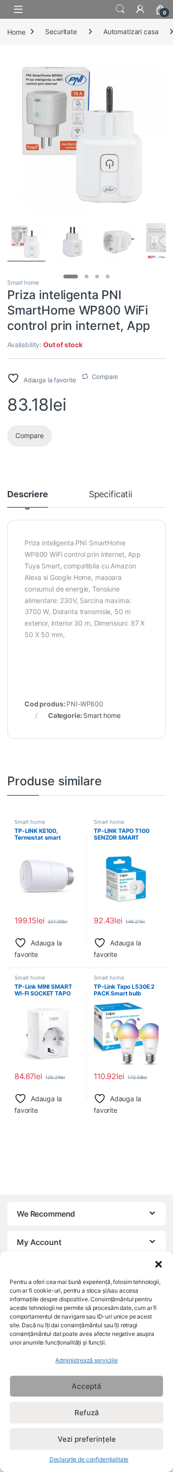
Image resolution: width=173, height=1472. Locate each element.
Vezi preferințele (87, 1439)
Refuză (86, 1412)
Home (16, 31)
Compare (105, 376)
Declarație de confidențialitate (89, 1459)
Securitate (61, 31)
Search (120, 9)
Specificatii (110, 494)
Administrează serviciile (86, 1360)
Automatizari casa (131, 31)
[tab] (27, 498)
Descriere (27, 494)
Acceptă (86, 1386)
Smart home (23, 282)
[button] (158, 1263)
